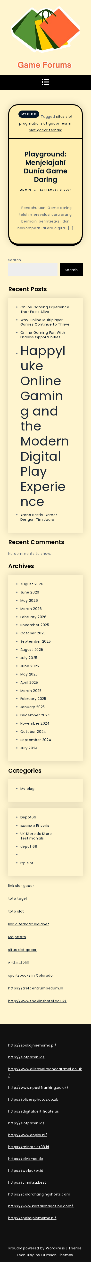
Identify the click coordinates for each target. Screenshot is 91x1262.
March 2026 (31, 608)
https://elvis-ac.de (25, 1158)
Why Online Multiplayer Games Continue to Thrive (45, 322)
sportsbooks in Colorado (30, 975)
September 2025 (35, 641)
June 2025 (29, 666)
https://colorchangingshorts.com (39, 1194)
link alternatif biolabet (28, 924)
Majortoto (17, 937)
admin (25, 190)
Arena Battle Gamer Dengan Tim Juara (38, 517)
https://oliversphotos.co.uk (33, 1099)
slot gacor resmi (56, 123)
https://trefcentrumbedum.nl (35, 988)
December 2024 (35, 715)
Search (14, 260)
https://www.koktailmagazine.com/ (41, 1206)
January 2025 (32, 707)
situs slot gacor (22, 949)
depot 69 (28, 846)
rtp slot (27, 863)
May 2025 (29, 674)
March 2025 (31, 690)
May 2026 (29, 600)
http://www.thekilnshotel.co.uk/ (37, 1001)
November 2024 (35, 723)
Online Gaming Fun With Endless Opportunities (42, 335)
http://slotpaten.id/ (26, 1057)
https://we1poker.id (25, 1170)
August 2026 (31, 584)
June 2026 (29, 592)
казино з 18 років (34, 825)
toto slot (16, 911)
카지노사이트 (19, 962)
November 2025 (34, 625)
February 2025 (33, 698)
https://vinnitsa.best (27, 1182)
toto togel (17, 898)
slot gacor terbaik (45, 130)
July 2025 (28, 657)
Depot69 (28, 817)
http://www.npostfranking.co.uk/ (38, 1087)
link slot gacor (21, 885)
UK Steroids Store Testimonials (36, 836)
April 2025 (29, 682)
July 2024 (29, 748)
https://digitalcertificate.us (33, 1111)
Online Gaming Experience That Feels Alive (44, 309)
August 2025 (31, 649)
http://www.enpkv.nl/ (27, 1135)
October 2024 (33, 731)
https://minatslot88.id (28, 1146)
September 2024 (35, 739)
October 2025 (33, 633)
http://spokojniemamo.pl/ (32, 1045)
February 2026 (33, 617)
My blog (29, 114)
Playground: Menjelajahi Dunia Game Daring (45, 166)
